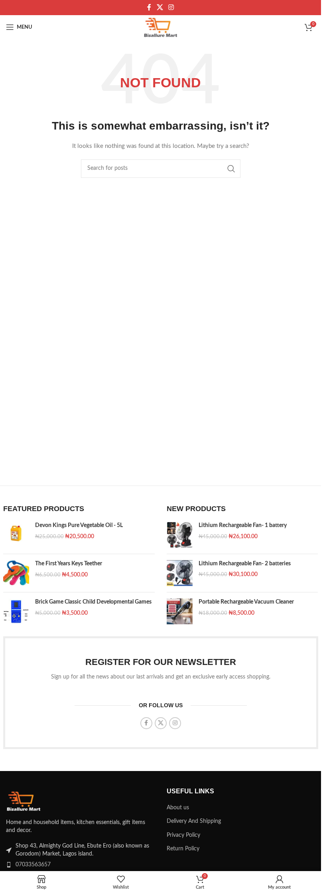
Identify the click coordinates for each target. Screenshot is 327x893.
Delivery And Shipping (194, 821)
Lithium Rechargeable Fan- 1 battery (243, 525)
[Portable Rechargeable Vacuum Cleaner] (180, 611)
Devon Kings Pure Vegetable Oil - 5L (79, 525)
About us (178, 807)
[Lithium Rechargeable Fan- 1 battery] (180, 534)
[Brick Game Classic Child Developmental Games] (16, 611)
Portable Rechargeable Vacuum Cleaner (246, 602)
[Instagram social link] (171, 7)
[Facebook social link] (149, 7)
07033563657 (33, 864)
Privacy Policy (183, 835)
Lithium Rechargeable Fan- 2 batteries (245, 563)
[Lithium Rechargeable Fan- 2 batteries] (180, 573)
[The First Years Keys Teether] (16, 573)
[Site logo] (160, 27)
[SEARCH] (231, 168)
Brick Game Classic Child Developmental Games (93, 602)
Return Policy (183, 849)
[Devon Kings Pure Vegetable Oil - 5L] (16, 535)
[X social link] (159, 7)
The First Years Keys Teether (68, 563)
